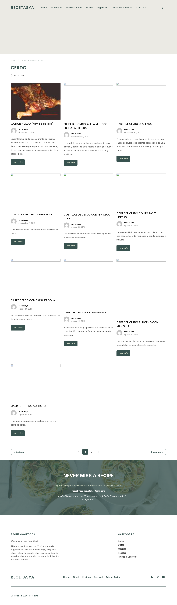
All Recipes (56, 7)
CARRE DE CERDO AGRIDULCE (29, 406)
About (76, 577)
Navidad (31, 60)
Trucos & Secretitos (121, 7)
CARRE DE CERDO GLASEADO (134, 124)
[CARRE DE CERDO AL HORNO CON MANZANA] (141, 260)
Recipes (86, 577)
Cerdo (24, 60)
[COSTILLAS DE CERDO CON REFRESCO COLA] (88, 175)
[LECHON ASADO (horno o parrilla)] (36, 84)
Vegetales (102, 7)
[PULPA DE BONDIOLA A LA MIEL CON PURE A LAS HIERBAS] (88, 84)
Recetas (39, 60)
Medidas (122, 549)
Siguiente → (157, 452)
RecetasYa (22, 7)
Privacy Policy (113, 577)
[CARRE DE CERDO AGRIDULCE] (36, 365)
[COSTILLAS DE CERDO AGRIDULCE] (36, 175)
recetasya (23, 129)
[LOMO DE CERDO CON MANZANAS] (88, 260)
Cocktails (141, 7)
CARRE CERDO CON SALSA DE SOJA (33, 300)
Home (44, 7)
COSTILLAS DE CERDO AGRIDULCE (31, 214)
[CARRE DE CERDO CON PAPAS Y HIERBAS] (141, 175)
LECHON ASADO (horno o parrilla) (32, 124)
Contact (98, 577)
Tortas (89, 7)
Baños (121, 541)
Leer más (18, 162)
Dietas (121, 545)
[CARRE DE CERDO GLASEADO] (141, 84)
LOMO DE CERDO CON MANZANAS (85, 312)
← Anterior (19, 452)
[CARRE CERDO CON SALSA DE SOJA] (36, 260)
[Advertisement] (88, 32)
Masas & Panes (74, 7)
